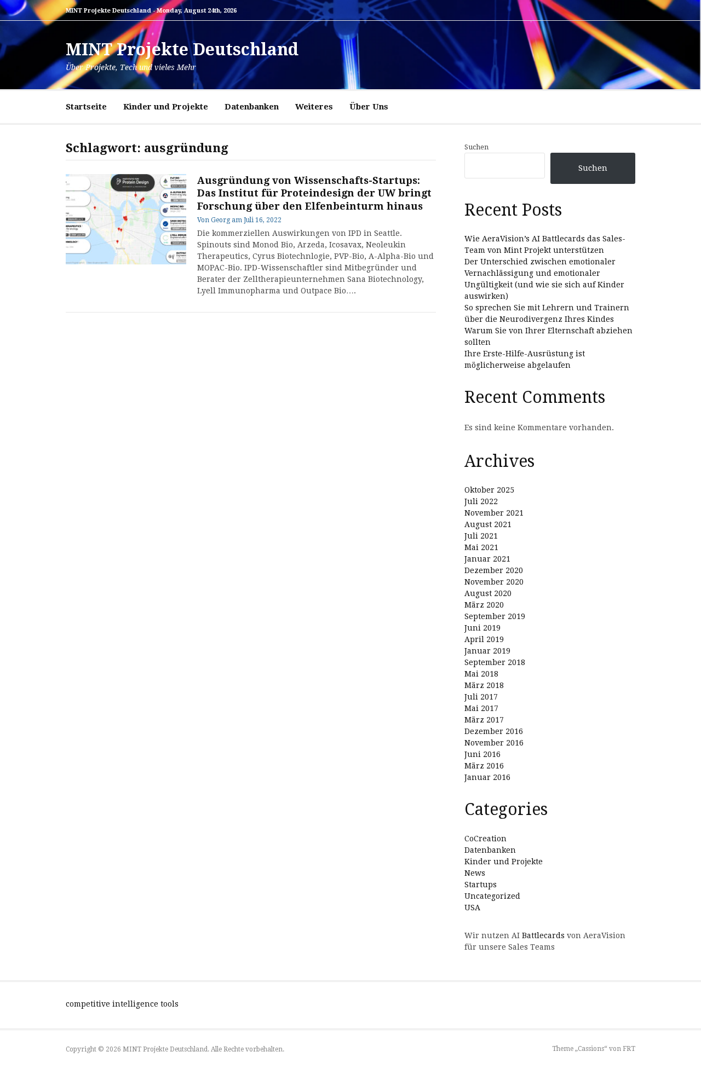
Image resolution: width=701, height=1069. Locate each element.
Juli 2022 (481, 501)
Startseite (86, 107)
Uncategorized (492, 896)
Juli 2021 (481, 535)
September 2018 (494, 662)
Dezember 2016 (493, 731)
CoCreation (485, 838)
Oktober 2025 (489, 490)
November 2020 (494, 581)
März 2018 (484, 685)
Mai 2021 (481, 547)
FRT (629, 1049)
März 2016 (484, 765)
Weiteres (314, 107)
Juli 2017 (481, 696)
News (474, 873)
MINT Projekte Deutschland (182, 49)
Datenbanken (252, 107)
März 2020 (484, 604)
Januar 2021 (487, 558)
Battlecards (543, 935)
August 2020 (488, 593)
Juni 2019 (482, 627)
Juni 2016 (482, 754)
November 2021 (494, 513)
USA (472, 907)
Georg (220, 220)
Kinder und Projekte (165, 107)
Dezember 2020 (493, 570)
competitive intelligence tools (122, 1003)
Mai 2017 (481, 708)
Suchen (476, 147)
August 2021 (488, 524)
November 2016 (494, 742)
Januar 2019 (487, 650)
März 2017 (484, 719)
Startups (480, 884)
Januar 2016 (487, 777)
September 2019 (494, 616)
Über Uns (368, 107)
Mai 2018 (481, 673)
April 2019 (484, 639)
